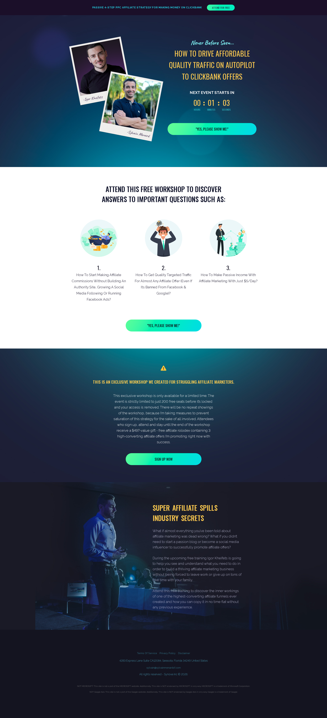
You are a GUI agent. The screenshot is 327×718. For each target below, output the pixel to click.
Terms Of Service (147, 653)
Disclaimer (184, 653)
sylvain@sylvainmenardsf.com (163, 667)
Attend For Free (221, 7)
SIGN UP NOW (164, 459)
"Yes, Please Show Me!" (212, 129)
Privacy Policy (168, 653)
